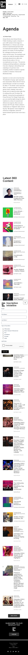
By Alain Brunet (17, 202)
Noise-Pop (13, 16)
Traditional (17, 570)
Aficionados (7, 328)
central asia (17, 548)
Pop (18, 16)
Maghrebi (16, 418)
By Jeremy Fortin (17, 394)
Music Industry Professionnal (11, 330)
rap (19, 208)
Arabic (22, 531)
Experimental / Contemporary (18, 190)
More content (14, 615)
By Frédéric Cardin (17, 273)
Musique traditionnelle (18, 569)
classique (22, 266)
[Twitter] (13, 652)
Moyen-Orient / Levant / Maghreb (18, 420)
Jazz (15, 280)
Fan (5, 332)
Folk (21, 513)
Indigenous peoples (19, 566)
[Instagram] (24, 4)
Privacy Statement (13, 643)
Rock (15, 194)
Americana (16, 513)
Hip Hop (16, 208)
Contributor (7, 334)
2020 (7, 17)
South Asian (17, 386)
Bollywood (17, 385)
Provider (6, 336)
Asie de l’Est (17, 547)
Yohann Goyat (8, 36)
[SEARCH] (15, 4)
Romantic (16, 295)
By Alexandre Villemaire (18, 454)
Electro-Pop (14, 14)
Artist (5, 338)
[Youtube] (26, 4)
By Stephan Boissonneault (19, 217)
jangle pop (20, 237)
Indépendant (9, 13)
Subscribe (14, 634)
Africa (23, 461)
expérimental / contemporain (18, 193)
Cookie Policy (14, 644)
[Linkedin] (18, 652)
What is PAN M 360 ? (13, 647)
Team (13, 646)
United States (10, 11)
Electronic (17, 531)
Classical (16, 266)
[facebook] (22, 4)
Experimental (19, 498)
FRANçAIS (10, 4)
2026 (21, 208)
